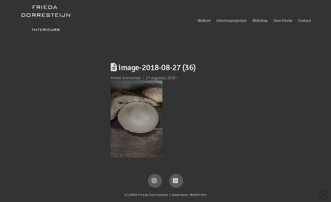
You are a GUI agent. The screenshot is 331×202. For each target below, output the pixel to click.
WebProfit (198, 195)
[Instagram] (155, 181)
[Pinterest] (176, 181)
